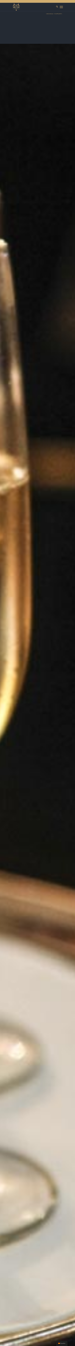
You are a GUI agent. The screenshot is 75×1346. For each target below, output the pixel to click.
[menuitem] (56, 7)
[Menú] (60, 7)
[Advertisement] (37, 30)
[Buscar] (56, 7)
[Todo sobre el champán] (16, 7)
